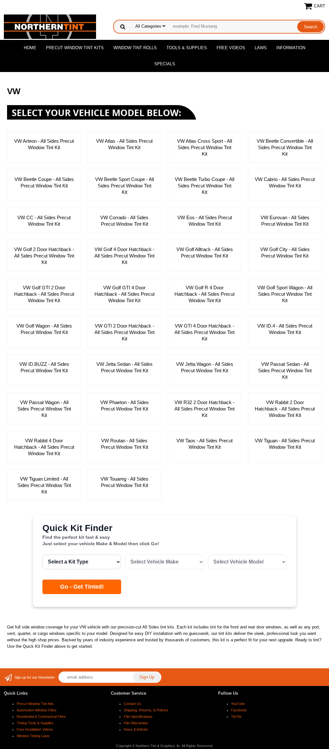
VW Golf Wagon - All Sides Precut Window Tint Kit (44, 329)
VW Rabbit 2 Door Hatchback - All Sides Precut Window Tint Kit (285, 409)
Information (290, 47)
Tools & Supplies (186, 47)
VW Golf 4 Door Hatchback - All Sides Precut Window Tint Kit (124, 256)
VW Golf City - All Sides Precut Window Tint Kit (285, 252)
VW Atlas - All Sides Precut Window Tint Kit (124, 144)
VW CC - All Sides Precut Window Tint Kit (44, 221)
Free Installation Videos (35, 729)
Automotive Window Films (37, 710)
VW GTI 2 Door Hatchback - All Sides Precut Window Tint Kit (124, 332)
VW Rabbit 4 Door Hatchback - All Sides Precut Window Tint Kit (44, 447)
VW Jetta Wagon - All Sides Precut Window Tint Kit (204, 367)
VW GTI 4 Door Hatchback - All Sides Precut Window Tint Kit (204, 332)
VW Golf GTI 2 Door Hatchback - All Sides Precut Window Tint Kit (44, 294)
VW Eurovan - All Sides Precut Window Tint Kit (285, 221)
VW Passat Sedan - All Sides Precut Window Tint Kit (285, 370)
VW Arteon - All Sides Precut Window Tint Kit (44, 144)
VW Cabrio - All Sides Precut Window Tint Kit (285, 182)
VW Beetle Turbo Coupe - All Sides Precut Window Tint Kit (204, 185)
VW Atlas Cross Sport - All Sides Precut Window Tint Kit (204, 147)
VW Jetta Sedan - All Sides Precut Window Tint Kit (124, 367)
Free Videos (231, 47)
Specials (164, 63)
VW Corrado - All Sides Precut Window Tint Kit (124, 221)
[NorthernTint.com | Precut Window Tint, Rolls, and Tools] (50, 26)
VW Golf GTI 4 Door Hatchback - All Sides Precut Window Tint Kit (124, 294)
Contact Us (132, 704)
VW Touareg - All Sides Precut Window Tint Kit (124, 482)
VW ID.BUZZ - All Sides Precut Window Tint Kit (44, 367)
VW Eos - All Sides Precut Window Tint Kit (204, 221)
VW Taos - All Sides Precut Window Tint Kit (204, 444)
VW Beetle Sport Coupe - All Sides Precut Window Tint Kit (124, 185)
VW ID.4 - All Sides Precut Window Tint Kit (284, 329)
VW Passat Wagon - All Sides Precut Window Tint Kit (44, 409)
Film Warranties (136, 723)
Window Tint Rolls (135, 47)
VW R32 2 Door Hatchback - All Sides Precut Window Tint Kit (204, 409)
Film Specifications (138, 716)
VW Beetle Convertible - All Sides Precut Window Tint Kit (285, 147)
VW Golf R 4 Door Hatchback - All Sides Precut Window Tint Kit (204, 294)
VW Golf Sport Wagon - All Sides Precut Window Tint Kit (284, 294)
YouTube (238, 704)
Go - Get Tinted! (82, 586)
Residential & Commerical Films (41, 716)
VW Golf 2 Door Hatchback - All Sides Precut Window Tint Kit (44, 256)
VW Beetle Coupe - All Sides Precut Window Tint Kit (44, 182)
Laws (261, 47)
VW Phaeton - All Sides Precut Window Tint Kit (124, 405)
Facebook (239, 710)
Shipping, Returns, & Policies (146, 710)
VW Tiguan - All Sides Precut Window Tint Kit (285, 444)
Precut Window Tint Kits (75, 47)
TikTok (236, 716)
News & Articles (136, 729)
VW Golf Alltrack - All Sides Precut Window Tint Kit (204, 252)
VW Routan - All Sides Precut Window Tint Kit (124, 444)
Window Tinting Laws (33, 736)
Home (30, 47)
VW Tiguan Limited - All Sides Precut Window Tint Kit (44, 485)
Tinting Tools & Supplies (35, 723)
